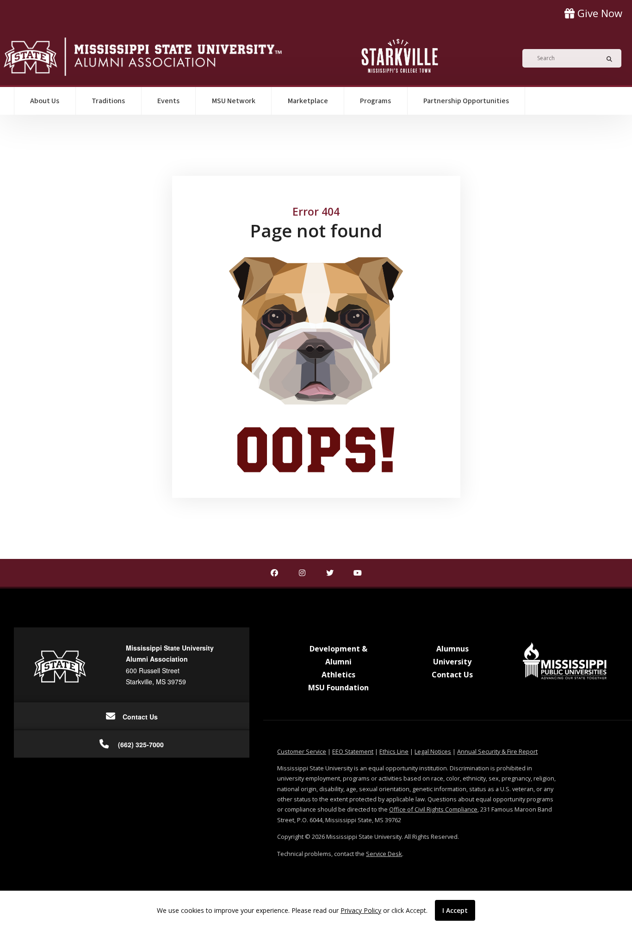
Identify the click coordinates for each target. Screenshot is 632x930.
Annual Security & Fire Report (497, 751)
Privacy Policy (361, 910)
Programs (375, 101)
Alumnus (452, 649)
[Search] (606, 58)
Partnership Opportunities (466, 101)
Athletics (338, 675)
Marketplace (308, 101)
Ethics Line (394, 751)
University (452, 662)
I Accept (455, 910)
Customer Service (301, 751)
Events (168, 101)
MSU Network (233, 101)
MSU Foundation (338, 687)
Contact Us (452, 675)
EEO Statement (352, 751)
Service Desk (384, 853)
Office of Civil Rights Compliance (433, 809)
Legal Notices (433, 751)
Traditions (108, 101)
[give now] (593, 13)
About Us (44, 101)
